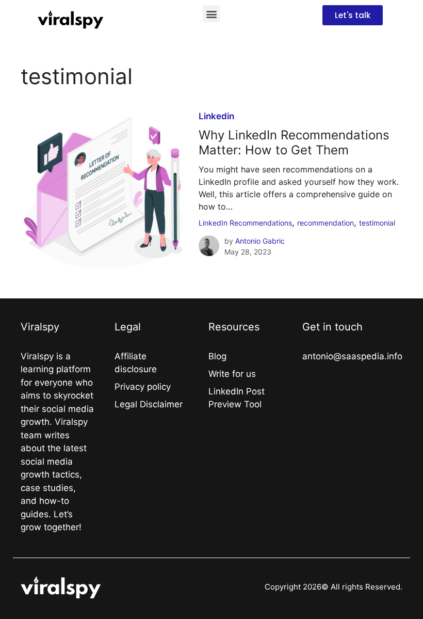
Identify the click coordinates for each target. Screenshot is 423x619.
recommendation (325, 222)
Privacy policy (143, 387)
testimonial (377, 222)
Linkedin (216, 116)
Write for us (232, 374)
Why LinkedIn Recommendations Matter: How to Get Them (294, 142)
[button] (211, 13)
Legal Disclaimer (149, 404)
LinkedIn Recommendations (245, 222)
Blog (217, 356)
